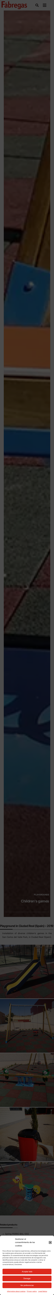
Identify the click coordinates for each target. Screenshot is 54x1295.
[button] (50, 1242)
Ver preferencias (27, 1285)
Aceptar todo (27, 1271)
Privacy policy (32, 1291)
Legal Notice (42, 1291)
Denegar (27, 1278)
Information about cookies (16, 1291)
